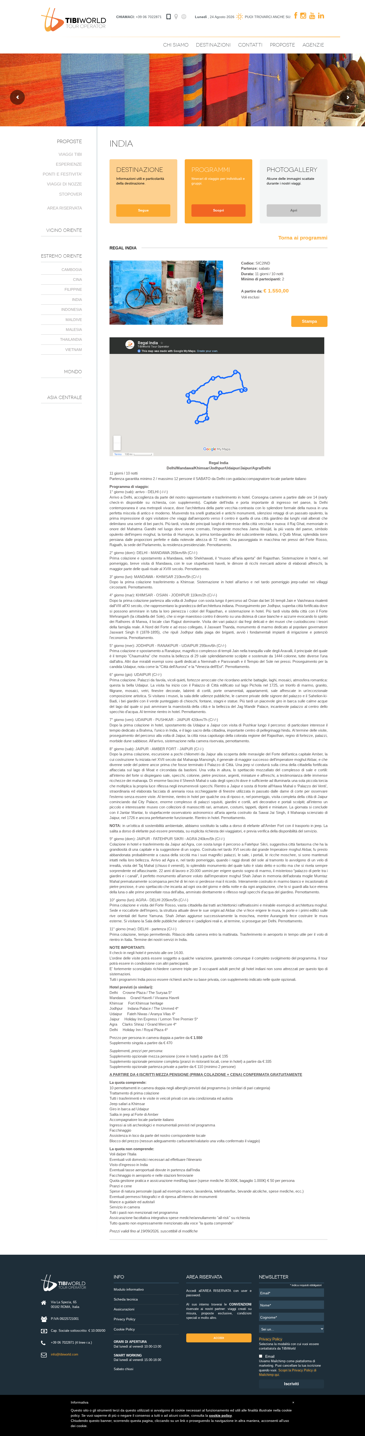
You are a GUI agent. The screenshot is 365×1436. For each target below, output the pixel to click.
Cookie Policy (124, 1329)
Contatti (250, 45)
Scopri (218, 210)
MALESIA (74, 329)
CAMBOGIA (72, 269)
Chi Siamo (175, 45)
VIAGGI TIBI (70, 154)
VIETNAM (73, 349)
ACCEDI (219, 1337)
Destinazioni (213, 45)
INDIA (77, 299)
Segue (143, 210)
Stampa (309, 321)
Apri (293, 210)
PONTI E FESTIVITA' (62, 174)
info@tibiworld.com (64, 1354)
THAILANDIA (71, 339)
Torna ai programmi (303, 237)
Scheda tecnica (126, 1299)
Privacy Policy (124, 1319)
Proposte (282, 45)
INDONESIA (71, 309)
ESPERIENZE (69, 164)
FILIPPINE (73, 289)
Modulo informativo (129, 1289)
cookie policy (220, 1415)
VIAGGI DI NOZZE (64, 184)
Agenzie (313, 45)
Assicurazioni (124, 1309)
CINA (77, 279)
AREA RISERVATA (64, 208)
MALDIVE (74, 320)
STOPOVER (70, 194)
